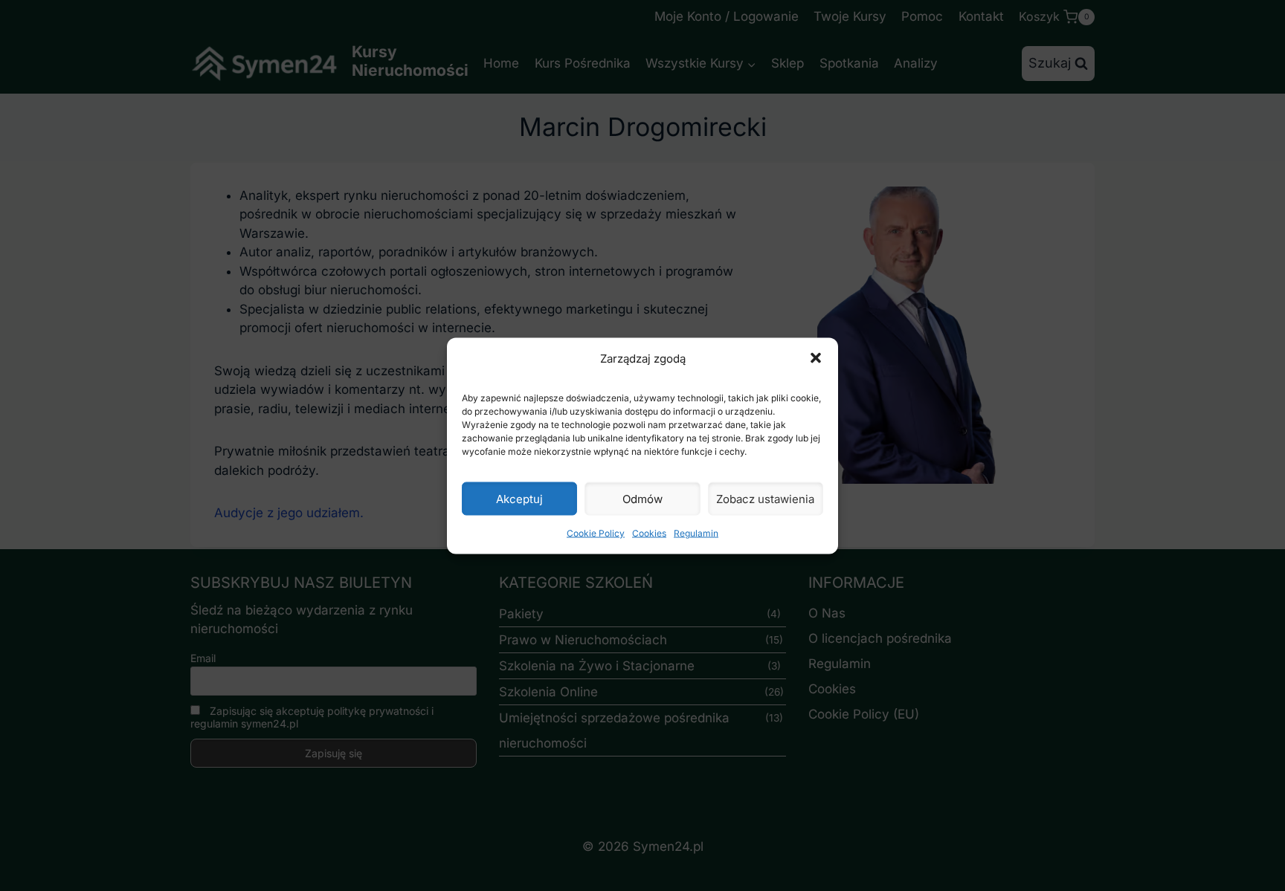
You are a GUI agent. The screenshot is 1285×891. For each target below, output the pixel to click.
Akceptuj (519, 498)
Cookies (649, 533)
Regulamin (696, 533)
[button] (815, 358)
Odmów (642, 498)
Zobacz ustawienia (765, 498)
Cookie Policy (596, 533)
